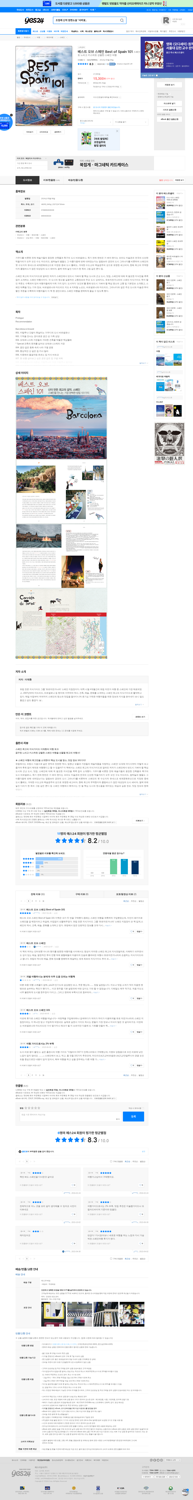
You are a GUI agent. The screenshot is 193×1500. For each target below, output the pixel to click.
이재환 (80, 60)
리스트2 (159, 402)
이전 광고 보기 (181, 24)
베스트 (35, 31)
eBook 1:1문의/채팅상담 (169, 1473)
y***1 (136, 1251)
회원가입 (155, 10)
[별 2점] (25, 1108)
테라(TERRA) (92, 60)
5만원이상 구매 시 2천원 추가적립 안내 (120, 87)
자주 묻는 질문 (161, 1477)
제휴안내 (88, 1460)
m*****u (36, 1047)
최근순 (126, 901)
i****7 (159, 372)
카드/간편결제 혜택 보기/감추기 (120, 97)
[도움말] (88, 83)
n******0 (160, 347)
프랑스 (99, 139)
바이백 (56, 31)
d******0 (36, 913)
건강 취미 (29, 238)
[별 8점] (35, 1108)
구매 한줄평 (117, 1161)
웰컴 (18, 37)
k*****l (38, 947)
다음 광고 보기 (184, 24)
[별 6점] (32, 1108)
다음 (40, 901)
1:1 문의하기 (148, 1477)
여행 (38, 37)
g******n (67, 1222)
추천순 (133, 901)
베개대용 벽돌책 (163, 376)
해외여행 (49, 37)
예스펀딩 (88, 31)
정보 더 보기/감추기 (95, 64)
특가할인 (163, 31)
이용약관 (32, 1460)
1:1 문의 (73, 1344)
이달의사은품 (153, 31)
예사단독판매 (140, 31)
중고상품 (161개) (85, 122)
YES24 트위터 (158, 1460)
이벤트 (49, 31)
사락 (82, 31)
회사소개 (15, 1460)
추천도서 (172, 31)
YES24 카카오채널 (151, 1460)
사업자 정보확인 (88, 1476)
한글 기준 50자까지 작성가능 (33, 1115)
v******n (160, 398)
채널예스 (74, 31)
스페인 (62, 37)
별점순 (141, 901)
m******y (36, 980)
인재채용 (23, 1460)
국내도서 (27, 37)
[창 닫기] (116, 131)
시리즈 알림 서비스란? (172, 114)
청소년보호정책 (57, 1460)
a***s (35, 1014)
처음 (21, 901)
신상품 (42, 31)
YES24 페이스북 (154, 1460)
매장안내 (64, 31)
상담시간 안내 (174, 1477)
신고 (56, 913)
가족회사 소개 (172, 1460)
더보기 (179, 193)
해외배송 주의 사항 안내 (169, 94)
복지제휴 (97, 1460)
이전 (25, 901)
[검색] (122, 20)
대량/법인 (181, 31)
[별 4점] (29, 1108)
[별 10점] (38, 1108)
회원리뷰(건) (103, 64)
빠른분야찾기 (23, 31)
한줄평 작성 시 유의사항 (143, 1108)
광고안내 (80, 1460)
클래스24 (97, 31)
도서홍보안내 (69, 1460)
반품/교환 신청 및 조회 (61, 1344)
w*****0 (135, 1193)
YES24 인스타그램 (161, 1460)
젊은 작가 (130, 31)
